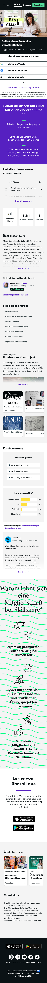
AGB (39, 963)
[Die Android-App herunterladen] (33, 946)
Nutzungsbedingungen (35, 92)
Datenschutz (30, 963)
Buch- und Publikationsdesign (16, 326)
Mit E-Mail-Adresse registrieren (23, 87)
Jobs (14, 963)
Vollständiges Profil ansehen (15, 295)
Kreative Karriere (11, 311)
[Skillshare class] (15, 862)
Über (8, 963)
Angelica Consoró (10, 432)
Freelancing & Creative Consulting (18, 316)
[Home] (18, 5)
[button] (4, 5)
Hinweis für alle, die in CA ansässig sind (23, 973)
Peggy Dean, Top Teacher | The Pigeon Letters (22, 49)
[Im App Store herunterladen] (23, 819)
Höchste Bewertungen (12, 525)
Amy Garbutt (9, 407)
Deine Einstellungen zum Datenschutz (21, 971)
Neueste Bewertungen (12, 528)
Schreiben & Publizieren (14, 331)
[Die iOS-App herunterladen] (14, 946)
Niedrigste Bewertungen (30, 525)
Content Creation (12, 321)
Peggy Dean (18, 283)
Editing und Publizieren (14, 336)
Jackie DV (16, 538)
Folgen (24, 283)
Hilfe (20, 963)
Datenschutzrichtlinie (9, 94)
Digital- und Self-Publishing (16, 342)
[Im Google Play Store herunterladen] (23, 827)
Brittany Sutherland (33, 408)
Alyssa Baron (30, 433)
